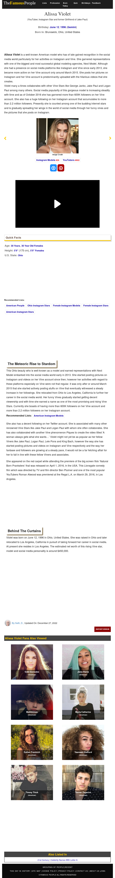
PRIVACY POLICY (66, 871)
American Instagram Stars (20, 311)
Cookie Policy (50, 871)
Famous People (48, 874)
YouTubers (68, 160)
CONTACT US (82, 871)
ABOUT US (95, 871)
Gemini (71, 27)
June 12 (54, 27)
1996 (63, 27)
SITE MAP (36, 871)
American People (15, 305)
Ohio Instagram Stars (38, 305)
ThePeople (20, 3)
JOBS (102, 871)
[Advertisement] (55, 42)
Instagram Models (45, 160)
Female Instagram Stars (95, 305)
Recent (69, 867)
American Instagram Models (49, 415)
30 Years (15, 245)
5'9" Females (37, 250)
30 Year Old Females (32, 245)
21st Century (43, 860)
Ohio (20, 255)
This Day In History (20, 871)
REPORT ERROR (102, 629)
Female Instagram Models (66, 305)
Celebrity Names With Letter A (64, 860)
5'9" (16, 250)
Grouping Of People (53, 867)
